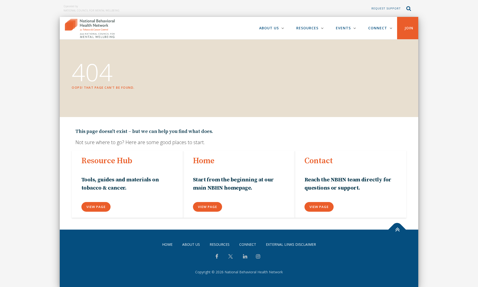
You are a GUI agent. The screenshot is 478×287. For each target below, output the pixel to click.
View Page (96, 207)
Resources (307, 28)
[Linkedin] (245, 257)
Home (167, 244)
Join (409, 28)
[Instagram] (258, 257)
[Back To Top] (397, 229)
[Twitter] (230, 258)
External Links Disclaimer (291, 244)
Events (343, 28)
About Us (269, 28)
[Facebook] (216, 257)
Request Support (386, 8)
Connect (377, 28)
